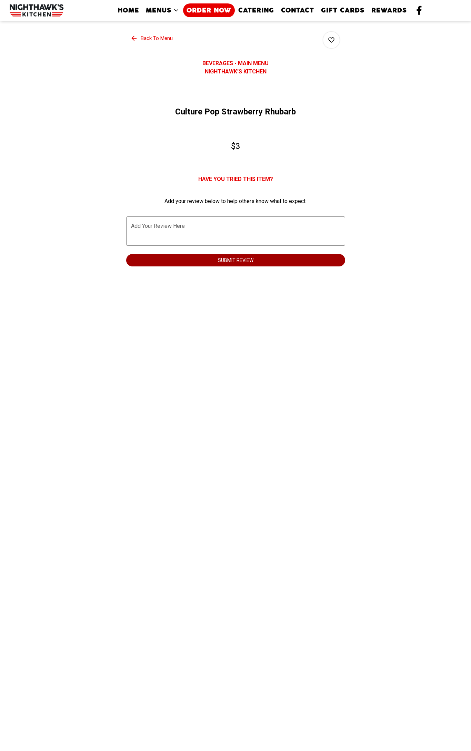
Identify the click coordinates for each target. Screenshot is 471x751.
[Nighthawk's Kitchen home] (37, 10)
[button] (162, 10)
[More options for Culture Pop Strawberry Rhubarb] (331, 40)
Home (128, 10)
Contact (297, 10)
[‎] (420, 10)
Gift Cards (342, 10)
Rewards (389, 10)
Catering (256, 10)
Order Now (209, 10)
